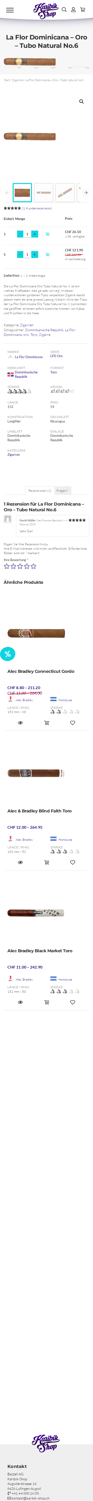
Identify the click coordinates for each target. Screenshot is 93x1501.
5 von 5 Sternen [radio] (33, 566)
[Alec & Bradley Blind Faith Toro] (46, 775)
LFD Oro (56, 356)
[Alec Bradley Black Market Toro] (46, 914)
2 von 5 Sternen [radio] (13, 566)
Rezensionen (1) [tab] (40, 491)
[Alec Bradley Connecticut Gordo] (46, 635)
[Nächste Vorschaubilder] (85, 192)
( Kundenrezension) (37, 208)
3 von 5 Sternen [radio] (20, 566)
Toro (34, 334)
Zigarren (18, 80)
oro (26, 334)
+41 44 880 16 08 (25, 1493)
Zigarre (44, 334)
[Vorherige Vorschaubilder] (7, 192)
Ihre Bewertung (16, 560)
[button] (81, 101)
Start (7, 80)
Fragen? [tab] (62, 491)
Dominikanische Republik (44, 330)
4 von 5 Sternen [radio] (27, 566)
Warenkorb (48, 234)
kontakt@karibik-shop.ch (30, 1498)
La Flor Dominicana (29, 357)
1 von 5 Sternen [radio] (7, 566)
